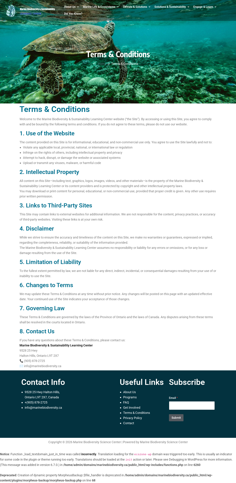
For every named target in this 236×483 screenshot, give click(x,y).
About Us (69, 6)
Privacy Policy (132, 418)
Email (173, 398)
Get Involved (131, 407)
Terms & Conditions (136, 413)
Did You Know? (73, 13)
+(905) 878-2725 (36, 402)
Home (102, 64)
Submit (176, 417)
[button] (71, 6)
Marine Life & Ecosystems (99, 6)
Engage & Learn (203, 6)
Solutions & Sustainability (170, 6)
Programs (130, 397)
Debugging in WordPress (186, 459)
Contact (128, 423)
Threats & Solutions (135, 6)
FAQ (126, 402)
